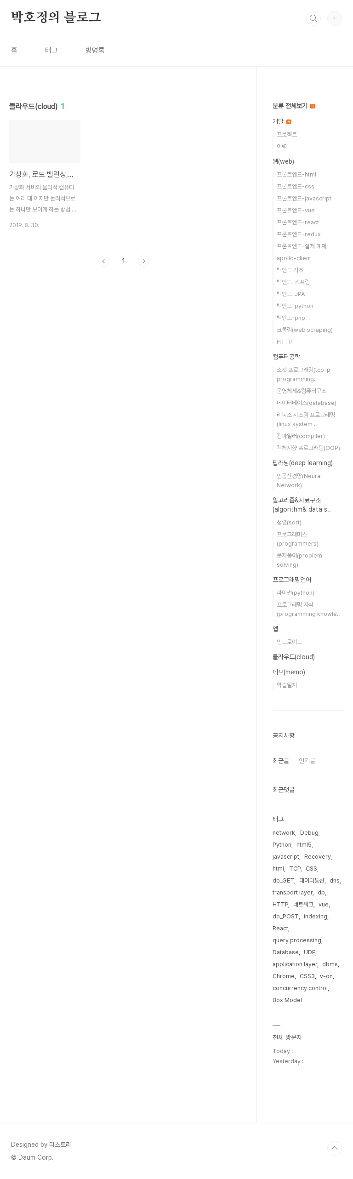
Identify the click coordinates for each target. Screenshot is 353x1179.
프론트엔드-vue (296, 210)
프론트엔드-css (295, 186)
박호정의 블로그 (56, 17)
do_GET (283, 880)
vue (324, 904)
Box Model (287, 1000)
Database (286, 952)
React (280, 928)
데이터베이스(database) (306, 402)
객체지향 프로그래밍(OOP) (308, 447)
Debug (309, 832)
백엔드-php (291, 317)
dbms (330, 964)
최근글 (281, 760)
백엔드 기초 (290, 270)
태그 (51, 50)
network (284, 832)
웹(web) (283, 161)
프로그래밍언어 (292, 579)
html (278, 868)
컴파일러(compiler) (301, 436)
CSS (311, 868)
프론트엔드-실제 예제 (301, 246)
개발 (279, 121)
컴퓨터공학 (286, 356)
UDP (309, 952)
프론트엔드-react (298, 222)
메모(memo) (289, 672)
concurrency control (300, 988)
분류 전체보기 (291, 105)
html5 (304, 844)
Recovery (317, 856)
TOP (334, 1148)
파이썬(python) (295, 592)
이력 (282, 146)
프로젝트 (287, 134)
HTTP (285, 341)
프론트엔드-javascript (304, 198)
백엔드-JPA (291, 293)
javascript (286, 856)
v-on (326, 976)
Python (282, 844)
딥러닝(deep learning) (303, 463)
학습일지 (287, 685)
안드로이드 (289, 641)
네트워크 (303, 904)
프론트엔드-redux (299, 234)
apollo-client (294, 258)
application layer (295, 964)
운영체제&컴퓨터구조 (301, 390)
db (321, 892)
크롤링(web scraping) (305, 329)
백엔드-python (295, 305)
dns (335, 880)
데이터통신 (312, 880)
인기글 (307, 760)
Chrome (284, 976)
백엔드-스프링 (293, 282)
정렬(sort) (289, 522)
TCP (295, 868)
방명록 (95, 50)
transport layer (293, 892)
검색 (313, 18)
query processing (297, 940)
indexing (315, 916)
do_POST (286, 916)
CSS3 (307, 976)
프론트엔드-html (296, 174)
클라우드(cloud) (294, 657)
